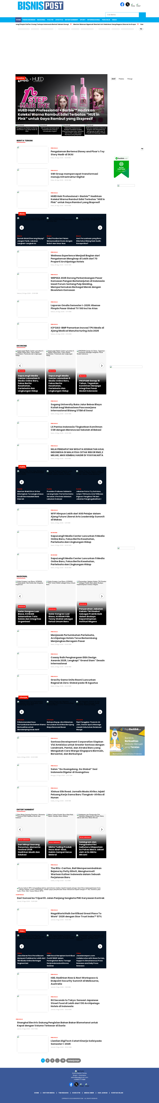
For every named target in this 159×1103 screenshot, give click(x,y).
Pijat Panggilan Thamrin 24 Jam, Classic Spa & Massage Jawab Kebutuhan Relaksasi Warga (88, 726)
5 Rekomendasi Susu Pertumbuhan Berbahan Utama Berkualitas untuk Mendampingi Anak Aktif (31, 726)
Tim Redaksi (63, 1093)
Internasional (93, 20)
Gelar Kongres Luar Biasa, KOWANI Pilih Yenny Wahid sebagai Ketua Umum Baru (61, 617)
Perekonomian (29, 20)
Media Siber (89, 1093)
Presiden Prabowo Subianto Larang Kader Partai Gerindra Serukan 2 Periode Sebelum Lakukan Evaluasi (60, 495)
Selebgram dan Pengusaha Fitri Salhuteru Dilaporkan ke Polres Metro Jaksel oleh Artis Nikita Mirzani (91, 848)
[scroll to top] (152, 1099)
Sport (82, 20)
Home (18, 20)
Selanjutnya (73, 1060)
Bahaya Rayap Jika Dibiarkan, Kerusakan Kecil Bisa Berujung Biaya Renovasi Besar (60, 724)
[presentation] (22, 227)
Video (114, 20)
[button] (18, 99)
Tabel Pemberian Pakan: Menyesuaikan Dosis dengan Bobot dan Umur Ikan (59, 241)
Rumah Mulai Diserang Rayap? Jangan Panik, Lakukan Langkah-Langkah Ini (30, 241)
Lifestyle (59, 20)
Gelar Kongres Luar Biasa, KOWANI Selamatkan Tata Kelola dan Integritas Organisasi (29, 616)
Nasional (41, 20)
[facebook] (122, 6)
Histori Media (49, 1093)
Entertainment (71, 20)
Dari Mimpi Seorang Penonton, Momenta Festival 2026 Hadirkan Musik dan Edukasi (29, 849)
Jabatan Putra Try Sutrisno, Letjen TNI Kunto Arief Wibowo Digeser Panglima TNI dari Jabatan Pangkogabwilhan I (89, 495)
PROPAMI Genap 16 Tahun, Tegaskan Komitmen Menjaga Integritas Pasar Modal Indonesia (90, 385)
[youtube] (138, 6)
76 (63, 1060)
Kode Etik (76, 1093)
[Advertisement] (79, 56)
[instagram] (133, 6)
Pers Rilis (106, 20)
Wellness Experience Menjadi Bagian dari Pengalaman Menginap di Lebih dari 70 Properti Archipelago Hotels (60, 114)
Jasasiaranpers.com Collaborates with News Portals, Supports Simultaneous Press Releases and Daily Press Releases (90, 960)
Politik (50, 20)
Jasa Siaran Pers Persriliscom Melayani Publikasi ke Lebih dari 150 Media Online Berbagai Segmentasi (31, 959)
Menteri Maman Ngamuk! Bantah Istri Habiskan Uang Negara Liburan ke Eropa (91, 24)
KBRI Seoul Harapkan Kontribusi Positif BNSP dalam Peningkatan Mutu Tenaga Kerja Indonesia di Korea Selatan (61, 960)
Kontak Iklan (117, 1093)
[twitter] (128, 6)
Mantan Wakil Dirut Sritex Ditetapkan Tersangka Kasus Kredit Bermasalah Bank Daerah (30, 495)
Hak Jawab (102, 1093)
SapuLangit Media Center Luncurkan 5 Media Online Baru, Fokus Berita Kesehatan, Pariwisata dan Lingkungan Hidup (29, 383)
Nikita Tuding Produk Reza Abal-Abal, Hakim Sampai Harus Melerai (60, 851)
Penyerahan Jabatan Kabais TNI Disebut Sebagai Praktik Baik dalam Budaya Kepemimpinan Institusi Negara (91, 615)
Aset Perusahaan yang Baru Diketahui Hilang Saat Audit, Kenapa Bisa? (88, 241)
